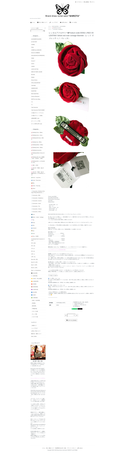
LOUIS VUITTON (34, 69)
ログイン (93, 1)
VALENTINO (33, 90)
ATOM (35, 336)
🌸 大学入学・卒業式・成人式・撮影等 (37, 168)
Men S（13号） (34, 264)
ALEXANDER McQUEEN (36, 39)
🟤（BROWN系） (35, 286)
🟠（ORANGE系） (35, 281)
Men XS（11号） (34, 262)
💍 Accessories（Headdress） (57, 29)
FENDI (32, 58)
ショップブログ (54, 22)
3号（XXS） (33, 243)
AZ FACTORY (34, 41)
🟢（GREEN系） (34, 297)
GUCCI (32, 63)
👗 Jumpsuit (33, 228)
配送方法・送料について (36, 333)
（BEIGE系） (34, 305)
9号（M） (33, 251)
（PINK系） (33, 303)
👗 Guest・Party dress (36, 180)
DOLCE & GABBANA (35, 52)
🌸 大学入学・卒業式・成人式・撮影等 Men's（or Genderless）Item (38, 173)
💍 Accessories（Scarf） (36, 203)
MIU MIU (33, 74)
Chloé (32, 47)
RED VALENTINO (55, 26)
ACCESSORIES (62, 26)
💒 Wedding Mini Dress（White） (37, 138)
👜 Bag (32, 182)
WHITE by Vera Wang (35, 99)
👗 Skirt (32, 225)
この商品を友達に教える (78, 303)
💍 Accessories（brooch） (36, 200)
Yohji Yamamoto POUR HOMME (38, 110)
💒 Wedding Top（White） (36, 142)
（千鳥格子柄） (34, 308)
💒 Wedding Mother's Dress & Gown (38, 153)
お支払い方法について (35, 330)
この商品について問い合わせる (79, 304)
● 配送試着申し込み (35, 118)
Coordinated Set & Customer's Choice (38, 239)
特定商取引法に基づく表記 (60, 448)
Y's (31, 104)
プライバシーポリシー (71, 448)
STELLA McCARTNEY (35, 82)
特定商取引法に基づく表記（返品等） (81, 302)
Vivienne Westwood (35, 96)
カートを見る (74, 22)
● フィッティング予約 (35, 121)
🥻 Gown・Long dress (36, 177)
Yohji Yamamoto (34, 107)
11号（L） (33, 254)
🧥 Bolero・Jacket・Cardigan (37, 217)
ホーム (33, 22)
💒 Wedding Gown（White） (37, 132)
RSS (32, 336)
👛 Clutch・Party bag (35, 185)
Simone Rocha (34, 80)
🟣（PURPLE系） (35, 289)
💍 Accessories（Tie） (36, 206)
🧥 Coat (33, 214)
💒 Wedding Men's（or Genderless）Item (38, 162)
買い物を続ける (76, 306)
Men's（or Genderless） (36, 270)
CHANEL (33, 44)
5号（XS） (33, 245)
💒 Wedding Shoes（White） (37, 147)
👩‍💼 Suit (32, 230)
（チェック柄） (34, 314)
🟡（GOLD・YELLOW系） (36, 278)
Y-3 (32, 101)
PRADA (32, 77)
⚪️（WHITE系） (34, 275)
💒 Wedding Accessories (56, 27)
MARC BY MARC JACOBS (36, 71)
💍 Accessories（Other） (36, 211)
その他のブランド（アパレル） (37, 112)
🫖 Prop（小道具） (35, 236)
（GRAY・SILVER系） (35, 300)
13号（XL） (33, 256)
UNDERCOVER (34, 88)
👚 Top (32, 219)
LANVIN (33, 66)
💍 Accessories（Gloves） (36, 208)
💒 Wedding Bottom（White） (37, 144)
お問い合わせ (64, 22)
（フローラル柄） (35, 311)
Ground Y (33, 60)
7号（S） (33, 248)
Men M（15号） (34, 267)
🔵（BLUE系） (34, 292)
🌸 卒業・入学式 (34, 165)
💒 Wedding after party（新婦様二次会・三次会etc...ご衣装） (37, 158)
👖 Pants (33, 222)
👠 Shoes (33, 188)
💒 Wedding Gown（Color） (37, 135)
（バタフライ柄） (35, 316)
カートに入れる (72, 320)
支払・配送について (43, 22)
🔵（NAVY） (34, 294)
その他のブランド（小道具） (37, 115)
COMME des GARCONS (36, 50)
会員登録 (87, 1)
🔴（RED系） (34, 284)
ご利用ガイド (34, 325)
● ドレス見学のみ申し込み (36, 123)
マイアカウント (79, 1)
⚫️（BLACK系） (34, 273)
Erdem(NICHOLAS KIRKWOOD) (38, 55)
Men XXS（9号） (34, 259)
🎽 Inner (33, 233)
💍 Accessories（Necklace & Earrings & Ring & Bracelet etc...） (38, 192)
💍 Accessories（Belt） (36, 195)
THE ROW (33, 85)
